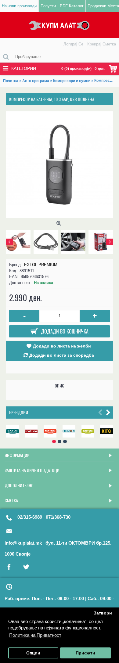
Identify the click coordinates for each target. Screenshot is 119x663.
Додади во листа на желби (62, 346)
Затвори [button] (103, 613)
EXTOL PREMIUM (40, 264)
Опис (59, 385)
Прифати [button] (85, 653)
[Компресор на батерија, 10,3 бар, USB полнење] (59, 164)
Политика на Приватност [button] (35, 635)
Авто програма (35, 81)
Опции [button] (33, 653)
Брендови (18, 412)
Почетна (10, 81)
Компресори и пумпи (71, 81)
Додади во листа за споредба (61, 355)
